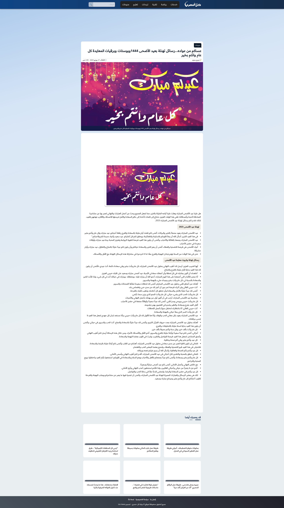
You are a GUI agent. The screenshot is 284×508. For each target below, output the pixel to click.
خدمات (174, 4)
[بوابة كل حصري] (193, 4)
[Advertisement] (142, 24)
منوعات (125, 4)
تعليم (135, 4)
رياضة (164, 4)
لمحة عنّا (131, 499)
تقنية (154, 4)
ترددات (145, 4)
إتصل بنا (153, 499)
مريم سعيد (195, 60)
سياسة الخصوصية (142, 499)
